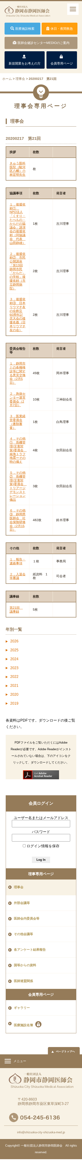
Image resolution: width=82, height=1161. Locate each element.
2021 (14, 685)
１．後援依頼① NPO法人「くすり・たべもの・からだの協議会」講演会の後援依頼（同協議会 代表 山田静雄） (18, 224)
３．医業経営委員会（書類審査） (18, 421)
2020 (14, 694)
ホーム (7, 79)
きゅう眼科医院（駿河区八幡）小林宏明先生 (18, 168)
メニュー (19, 1061)
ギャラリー (22, 1007)
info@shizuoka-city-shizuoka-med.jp (41, 1132)
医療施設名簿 (23, 1025)
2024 (14, 659)
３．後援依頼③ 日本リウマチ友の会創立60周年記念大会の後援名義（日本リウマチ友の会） (18, 314)
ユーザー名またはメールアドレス (41, 818)
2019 (14, 703)
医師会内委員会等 (26, 918)
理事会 (18, 887)
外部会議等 (22, 903)
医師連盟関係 (23, 981)
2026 (14, 641)
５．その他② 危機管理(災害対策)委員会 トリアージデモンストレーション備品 (18, 486)
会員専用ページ (41, 994)
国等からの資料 (25, 965)
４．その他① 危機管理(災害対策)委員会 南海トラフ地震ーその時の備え (18, 450)
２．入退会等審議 (18, 576)
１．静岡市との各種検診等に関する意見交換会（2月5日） (18, 373)
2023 (14, 668)
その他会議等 (23, 934)
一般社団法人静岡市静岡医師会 (41, 1145)
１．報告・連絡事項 (18, 561)
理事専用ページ (41, 874)
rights (73, 1145)
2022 (14, 677)
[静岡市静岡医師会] (27, 13)
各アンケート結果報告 (30, 949)
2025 (14, 650)
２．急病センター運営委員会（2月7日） (18, 399)
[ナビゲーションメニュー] (73, 9)
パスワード (41, 832)
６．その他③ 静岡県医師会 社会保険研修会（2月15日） (18, 520)
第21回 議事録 (16, 609)
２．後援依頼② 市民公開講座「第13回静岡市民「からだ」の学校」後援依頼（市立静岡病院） (18, 271)
